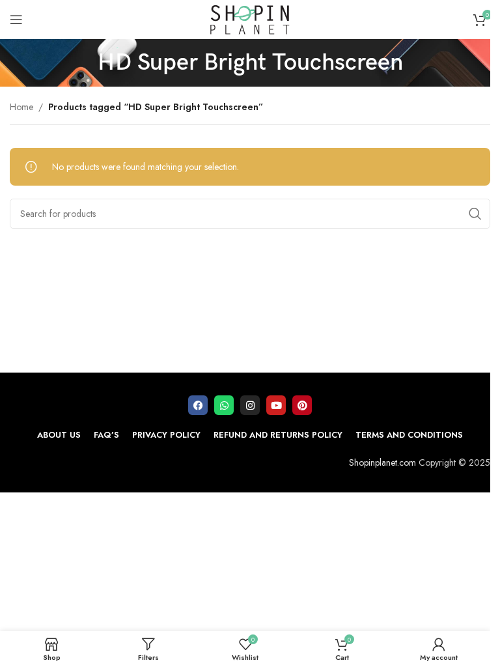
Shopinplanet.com (382, 462)
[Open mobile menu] (16, 20)
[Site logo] (250, 18)
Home (21, 106)
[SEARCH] (475, 214)
